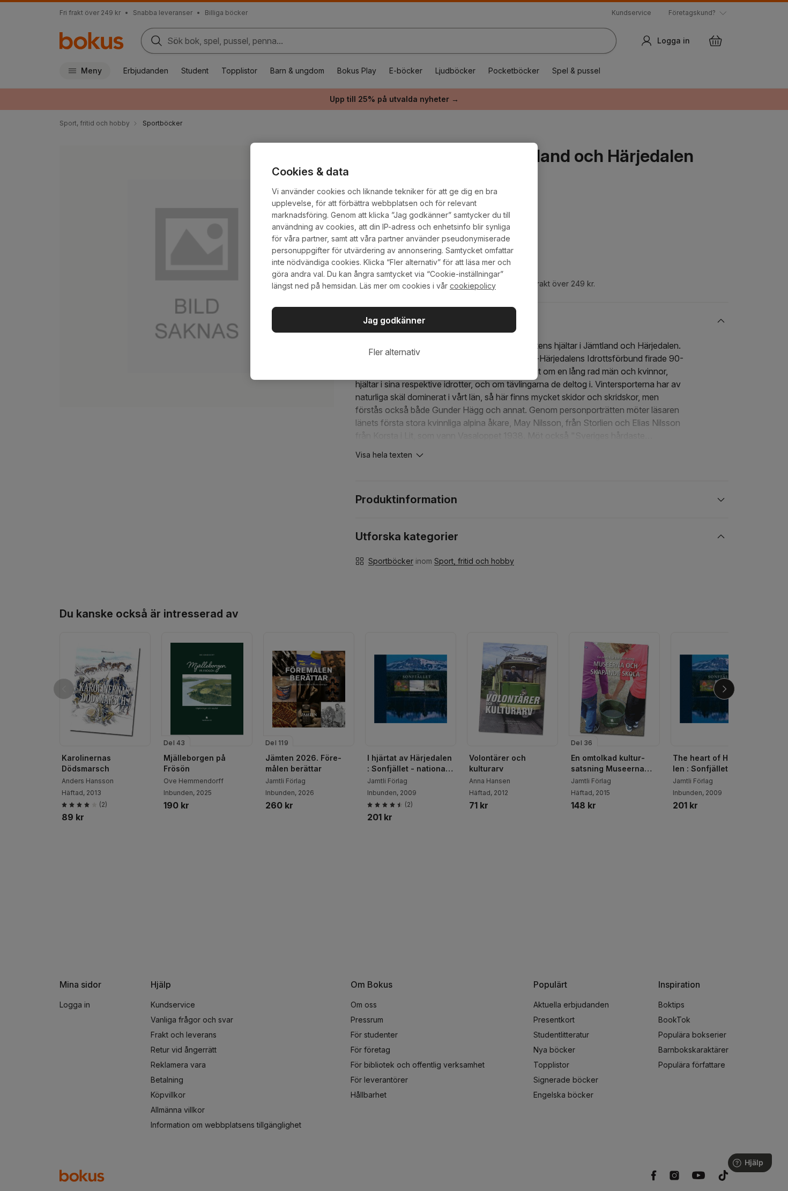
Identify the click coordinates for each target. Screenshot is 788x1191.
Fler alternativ (394, 352)
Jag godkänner (394, 320)
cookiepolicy (473, 285)
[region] (394, 261)
